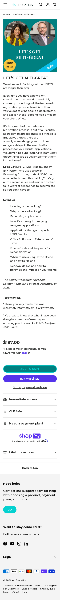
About (15, 592)
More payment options (30, 387)
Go (10, 509)
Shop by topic (29, 588)
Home (6, 14)
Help (25, 592)
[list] (30, 45)
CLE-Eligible (50, 585)
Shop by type (47, 588)
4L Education (19, 580)
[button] (54, 4)
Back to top (30, 468)
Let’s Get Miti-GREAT (25, 14)
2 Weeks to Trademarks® (17, 585)
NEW (37, 585)
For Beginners (11, 588)
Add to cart (30, 368)
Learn (6, 592)
